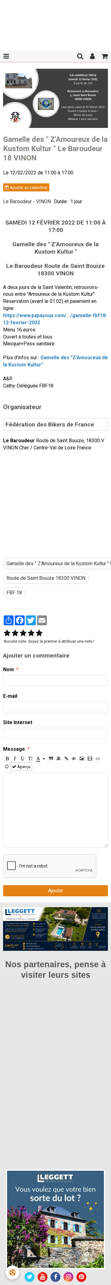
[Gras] (7, 758)
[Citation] (51, 758)
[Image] (82, 758)
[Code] (98, 758)
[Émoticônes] (7, 767)
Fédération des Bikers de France (50, 424)
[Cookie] (12, 1272)
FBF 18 (14, 593)
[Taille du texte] (30, 758)
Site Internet (17, 722)
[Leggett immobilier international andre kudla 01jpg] (55, 1219)
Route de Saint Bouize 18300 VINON (45, 578)
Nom (8, 669)
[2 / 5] (15, 633)
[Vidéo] (90, 758)
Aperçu (23, 766)
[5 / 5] (39, 633)
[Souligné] (22, 758)
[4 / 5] (31, 633)
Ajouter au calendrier (28, 187)
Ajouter (55, 891)
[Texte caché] (74, 758)
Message (14, 749)
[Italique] (15, 758)
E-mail (10, 696)
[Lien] (66, 758)
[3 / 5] (23, 633)
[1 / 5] (7, 633)
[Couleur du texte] (40, 758)
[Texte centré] (59, 758)
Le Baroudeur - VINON (27, 201)
